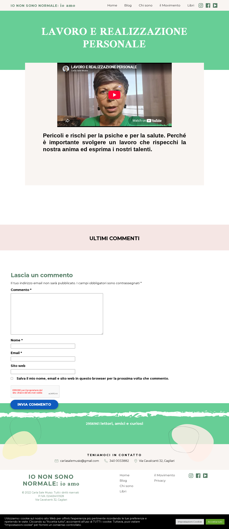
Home (112, 5)
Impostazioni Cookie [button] (190, 521)
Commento (21, 290)
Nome (17, 340)
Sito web (18, 366)
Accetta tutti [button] (215, 521)
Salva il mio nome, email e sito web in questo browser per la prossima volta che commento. (93, 378)
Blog (128, 5)
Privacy (160, 480)
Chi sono (145, 5)
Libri (190, 5)
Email (16, 353)
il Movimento (170, 5)
